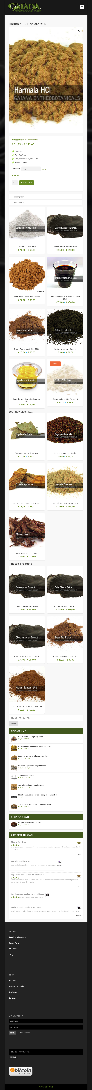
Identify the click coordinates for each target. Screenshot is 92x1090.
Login (12, 1033)
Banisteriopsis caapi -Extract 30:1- (26, 907)
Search (13, 723)
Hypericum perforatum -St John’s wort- (28, 875)
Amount (16, 168)
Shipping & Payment (17, 937)
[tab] (45, 197)
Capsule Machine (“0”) (20, 861)
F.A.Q (11, 954)
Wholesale (13, 949)
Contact (12, 998)
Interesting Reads (16, 986)
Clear (44, 169)
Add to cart (26, 183)
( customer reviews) (29, 140)
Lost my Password (24, 1033)
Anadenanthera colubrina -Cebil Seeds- (28, 894)
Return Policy (14, 943)
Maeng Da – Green (19, 842)
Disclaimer (13, 992)
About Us (12, 980)
